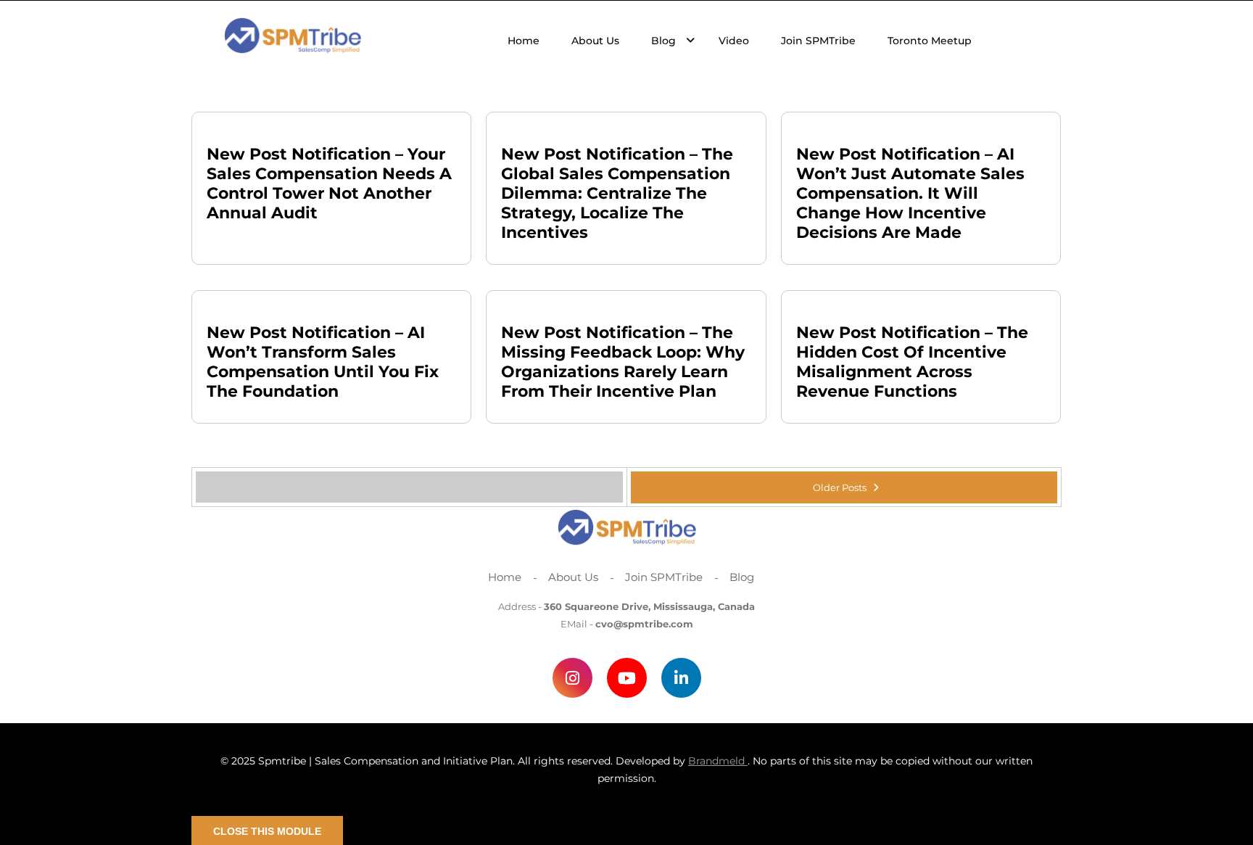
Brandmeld (718, 760)
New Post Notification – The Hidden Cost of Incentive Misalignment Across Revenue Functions (912, 362)
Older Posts (841, 487)
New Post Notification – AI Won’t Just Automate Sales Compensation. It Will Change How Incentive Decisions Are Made (910, 193)
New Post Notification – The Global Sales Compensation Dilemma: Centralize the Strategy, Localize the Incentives (617, 193)
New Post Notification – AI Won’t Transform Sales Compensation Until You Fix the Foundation (323, 362)
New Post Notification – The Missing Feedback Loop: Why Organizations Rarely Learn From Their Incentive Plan (623, 362)
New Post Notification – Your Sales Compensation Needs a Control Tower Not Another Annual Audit (329, 183)
